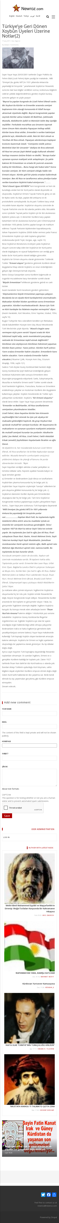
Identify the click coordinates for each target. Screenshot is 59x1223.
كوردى (32, 16)
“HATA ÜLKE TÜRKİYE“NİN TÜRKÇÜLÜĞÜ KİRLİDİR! (30, 1045)
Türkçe (26, 16)
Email (4, 722)
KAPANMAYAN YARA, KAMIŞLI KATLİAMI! (35, 973)
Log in (6, 837)
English (12, 16)
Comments (14, 45)
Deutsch (19, 16)
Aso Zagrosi (16, 41)
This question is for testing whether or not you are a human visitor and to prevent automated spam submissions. (28, 797)
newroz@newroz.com (47, 1205)
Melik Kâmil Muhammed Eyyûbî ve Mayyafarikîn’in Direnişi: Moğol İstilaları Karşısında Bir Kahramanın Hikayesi (30, 908)
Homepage (6, 741)
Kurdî (38, 16)
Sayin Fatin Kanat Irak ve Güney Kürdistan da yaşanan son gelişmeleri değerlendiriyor (28, 1148)
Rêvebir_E (49, 987)
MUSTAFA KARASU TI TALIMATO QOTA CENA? (32, 1106)
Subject (5, 753)
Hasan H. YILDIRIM (46, 1049)
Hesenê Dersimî (47, 1110)
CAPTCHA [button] (6, 794)
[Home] (27, 7)
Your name (6, 709)
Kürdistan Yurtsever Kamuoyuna (39, 983)
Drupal (54, 1217)
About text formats (10, 788)
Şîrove (5, 766)
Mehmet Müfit (47, 977)
